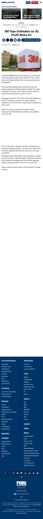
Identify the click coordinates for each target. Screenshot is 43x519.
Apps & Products (29, 465)
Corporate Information (31, 451)
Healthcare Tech (29, 387)
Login (28, 2)
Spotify (37, 473)
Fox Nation (27, 460)
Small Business (6, 396)
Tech (26, 374)
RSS (29, 473)
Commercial (28, 366)
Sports (26, 399)
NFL (25, 402)
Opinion (27, 424)
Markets (5, 401)
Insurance (5, 376)
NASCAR (27, 409)
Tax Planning (6, 383)
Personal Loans (6, 371)
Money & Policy (6, 394)
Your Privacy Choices (23, 494)
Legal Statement (24, 506)
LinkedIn (25, 473)
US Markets (5, 407)
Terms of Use (28, 441)
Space (26, 394)
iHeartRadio (21, 477)
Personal (27, 364)
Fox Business (8, 2)
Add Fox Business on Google (32, 40)
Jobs (25, 439)
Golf (25, 417)
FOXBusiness (16, 45)
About (26, 433)
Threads (11, 40)
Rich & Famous (6, 444)
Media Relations (29, 448)
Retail (3, 424)
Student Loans (6, 366)
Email (19, 40)
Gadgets (26, 382)
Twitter (7, 40)
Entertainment (6, 441)
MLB (25, 407)
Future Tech (27, 389)
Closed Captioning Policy (31, 453)
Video (26, 428)
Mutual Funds (6, 429)
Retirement (5, 381)
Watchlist (5, 434)
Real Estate (28, 361)
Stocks (4, 405)
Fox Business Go (29, 463)
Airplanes (5, 451)
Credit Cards (5, 369)
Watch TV (34, 2)
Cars (3, 449)
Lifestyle (5, 438)
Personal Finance (9, 361)
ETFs (3, 417)
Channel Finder (28, 436)
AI (24, 392)
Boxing (26, 412)
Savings (4, 374)
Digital (26, 377)
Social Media (28, 379)
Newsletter (33, 473)
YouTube (17, 473)
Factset (14, 504)
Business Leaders (7, 419)
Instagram (13, 473)
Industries (5, 421)
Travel (4, 446)
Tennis (26, 419)
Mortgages (5, 364)
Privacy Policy (28, 443)
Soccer (26, 414)
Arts (3, 456)
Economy (5, 388)
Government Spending (9, 392)
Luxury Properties (29, 369)
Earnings (21, 23)
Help (21, 497)
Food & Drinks (6, 453)
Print (15, 40)
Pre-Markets (6, 426)
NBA (25, 405)
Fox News (27, 458)
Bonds (4, 414)
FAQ (25, 446)
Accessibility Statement (31, 455)
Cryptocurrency (6, 409)
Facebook (3, 40)
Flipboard (21, 473)
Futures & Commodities (9, 412)
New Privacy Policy (21, 491)
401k (3, 379)
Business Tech (28, 384)
